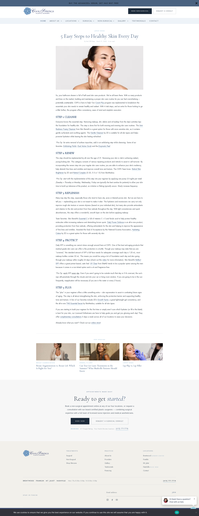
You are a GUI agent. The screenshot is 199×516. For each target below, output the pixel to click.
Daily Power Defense (115, 222)
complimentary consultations (71, 316)
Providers (108, 459)
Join (174, 492)
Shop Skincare (71, 463)
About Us (54, 21)
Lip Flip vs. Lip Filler (132, 365)
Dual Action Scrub (84, 146)
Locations (71, 21)
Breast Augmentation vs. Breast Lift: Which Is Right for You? (55, 367)
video (104, 260)
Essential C (83, 218)
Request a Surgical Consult (109, 421)
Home (43, 21)
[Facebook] (112, 500)
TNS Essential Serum (74, 303)
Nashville (150, 467)
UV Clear (93, 263)
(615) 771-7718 (122, 428)
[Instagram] (107, 500)
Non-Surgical (105, 21)
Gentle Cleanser (97, 133)
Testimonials (139, 21)
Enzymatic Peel (104, 146)
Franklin (145, 459)
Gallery (122, 21)
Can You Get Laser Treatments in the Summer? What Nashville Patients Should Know (98, 368)
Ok (177, 512)
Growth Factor (102, 299)
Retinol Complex (79, 172)
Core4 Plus (99, 102)
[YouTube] (117, 500)
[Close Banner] (196, 3)
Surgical (87, 21)
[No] (196, 512)
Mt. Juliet (146, 463)
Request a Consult (164, 11)
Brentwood (153, 455)
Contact (154, 21)
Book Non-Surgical (140, 11)
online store (95, 322)
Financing (108, 470)
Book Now (80, 421)
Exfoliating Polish (69, 146)
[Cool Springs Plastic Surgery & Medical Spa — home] (42, 453)
